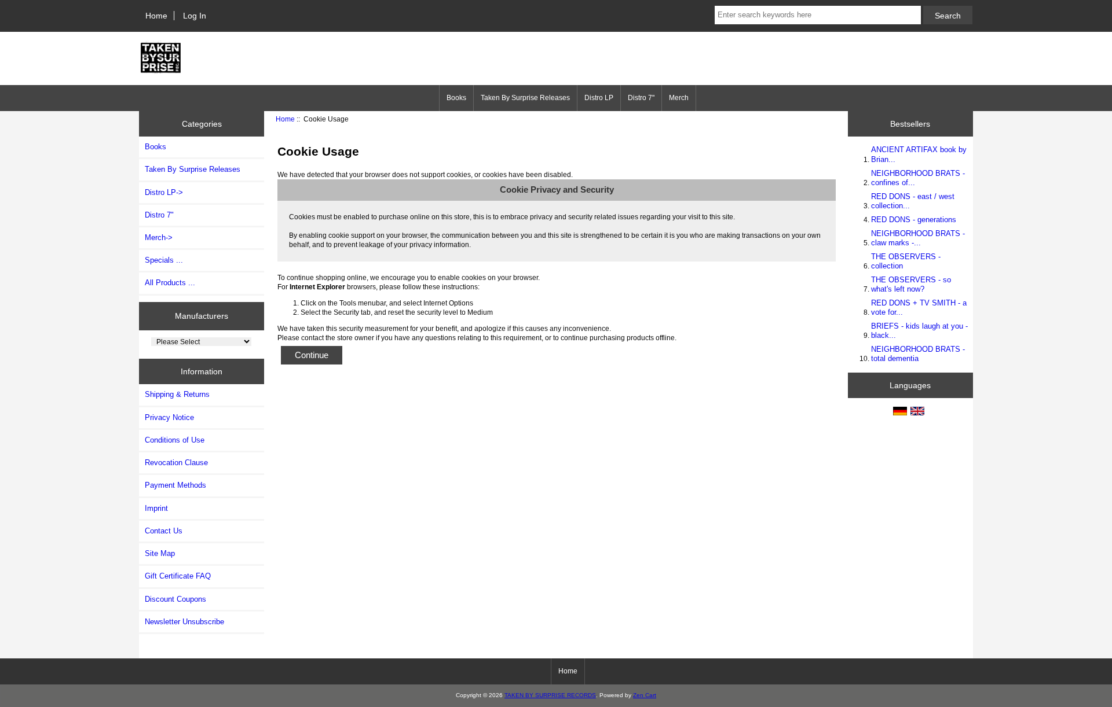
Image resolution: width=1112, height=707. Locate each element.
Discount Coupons (175, 599)
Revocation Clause (176, 462)
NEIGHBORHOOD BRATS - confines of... (918, 178)
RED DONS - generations (913, 219)
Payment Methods (175, 485)
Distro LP (598, 98)
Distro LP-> (164, 192)
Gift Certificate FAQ (178, 576)
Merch (679, 98)
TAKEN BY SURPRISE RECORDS (550, 695)
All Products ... (170, 282)
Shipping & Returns (177, 394)
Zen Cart (644, 695)
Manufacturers (201, 316)
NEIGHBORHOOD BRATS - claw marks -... (918, 238)
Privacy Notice (169, 417)
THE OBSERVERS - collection (906, 261)
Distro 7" (641, 98)
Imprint (156, 508)
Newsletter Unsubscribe (184, 621)
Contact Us (163, 530)
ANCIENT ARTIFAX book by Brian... (919, 154)
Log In (194, 15)
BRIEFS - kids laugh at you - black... (919, 331)
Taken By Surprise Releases (525, 98)
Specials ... (164, 260)
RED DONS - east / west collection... (912, 201)
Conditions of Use (174, 440)
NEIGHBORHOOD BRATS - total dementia (918, 354)
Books (456, 98)
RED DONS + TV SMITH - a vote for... (919, 307)
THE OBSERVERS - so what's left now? (911, 284)
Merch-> (159, 237)
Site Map (160, 553)
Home (156, 15)
